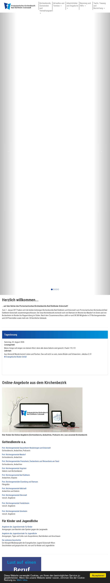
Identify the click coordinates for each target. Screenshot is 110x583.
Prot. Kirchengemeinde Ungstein (14, 468)
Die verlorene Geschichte (11, 540)
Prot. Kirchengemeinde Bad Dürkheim (16, 475)
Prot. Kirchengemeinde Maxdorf (14, 454)
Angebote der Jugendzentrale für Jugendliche (19, 533)
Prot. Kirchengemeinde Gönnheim (14, 511)
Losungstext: (9, 345)
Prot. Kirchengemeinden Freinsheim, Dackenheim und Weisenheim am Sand (30, 461)
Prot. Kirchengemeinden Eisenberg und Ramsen (20, 482)
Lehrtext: (8, 351)
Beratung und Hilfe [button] (85, 4)
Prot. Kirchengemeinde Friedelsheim (15, 503)
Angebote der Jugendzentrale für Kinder (17, 527)
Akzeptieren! (98, 575)
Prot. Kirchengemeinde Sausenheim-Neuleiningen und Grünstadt (26, 448)
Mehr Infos (22, 580)
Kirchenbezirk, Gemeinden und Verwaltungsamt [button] (46, 6)
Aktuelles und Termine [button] (58, 4)
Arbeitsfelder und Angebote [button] (73, 4)
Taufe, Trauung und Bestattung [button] (100, 5)
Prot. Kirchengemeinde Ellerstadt (14, 495)
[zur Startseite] (19, 7)
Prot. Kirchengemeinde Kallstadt (14, 488)
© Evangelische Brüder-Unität (15, 357)
